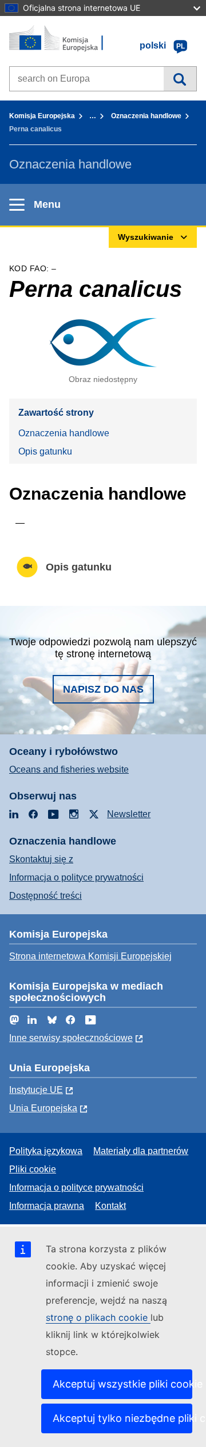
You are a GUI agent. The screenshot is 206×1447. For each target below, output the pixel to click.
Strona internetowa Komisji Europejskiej (90, 956)
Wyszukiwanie (180, 79)
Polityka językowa (45, 1151)
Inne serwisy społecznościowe (71, 1038)
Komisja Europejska (42, 116)
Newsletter (128, 814)
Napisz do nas (103, 689)
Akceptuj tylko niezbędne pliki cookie (122, 1418)
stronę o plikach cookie (98, 1317)
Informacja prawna (46, 1206)
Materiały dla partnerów (140, 1151)
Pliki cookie (32, 1169)
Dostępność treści (45, 896)
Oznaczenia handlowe (146, 116)
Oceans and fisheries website (69, 769)
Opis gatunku (45, 451)
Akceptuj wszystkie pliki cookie (122, 1384)
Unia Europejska (43, 1108)
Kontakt (110, 1206)
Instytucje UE (36, 1090)
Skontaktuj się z (41, 859)
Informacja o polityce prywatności (76, 877)
